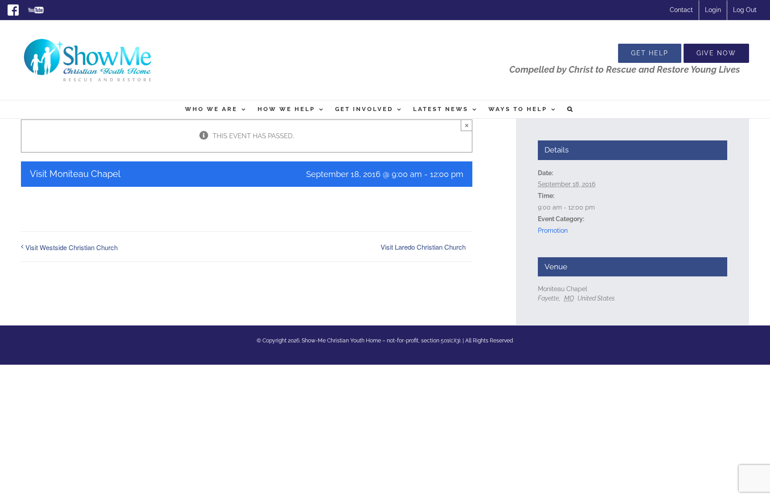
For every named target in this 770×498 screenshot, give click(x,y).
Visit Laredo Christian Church (423, 246)
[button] (570, 109)
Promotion (553, 230)
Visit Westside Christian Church (71, 247)
